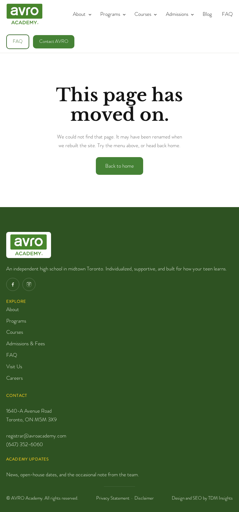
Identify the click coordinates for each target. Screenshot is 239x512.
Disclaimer (144, 498)
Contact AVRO (53, 41)
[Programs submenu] (122, 14)
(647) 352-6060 (24, 444)
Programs (16, 320)
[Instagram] (28, 284)
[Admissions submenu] (191, 14)
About (12, 309)
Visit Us (14, 366)
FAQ (18, 41)
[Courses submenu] (154, 14)
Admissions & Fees (25, 343)
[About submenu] (88, 14)
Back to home (119, 166)
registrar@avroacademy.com (36, 435)
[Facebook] (12, 284)
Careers (14, 378)
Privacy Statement (112, 498)
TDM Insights (220, 498)
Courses (14, 332)
